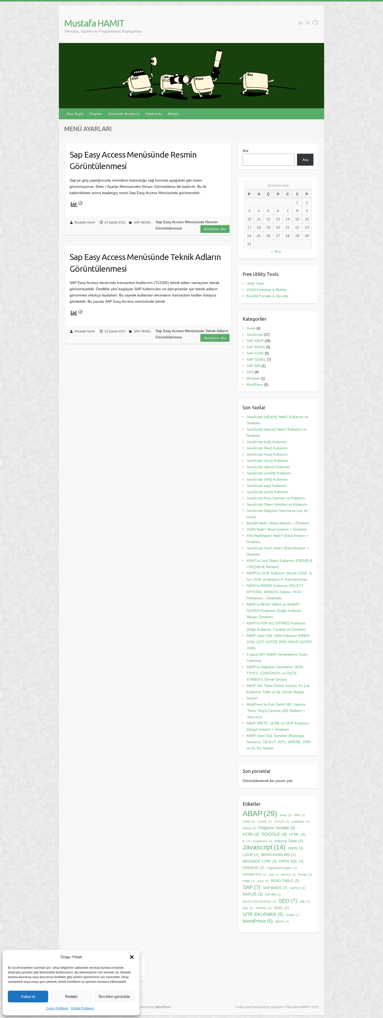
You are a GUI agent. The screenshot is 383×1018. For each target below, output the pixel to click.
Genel (250, 328)
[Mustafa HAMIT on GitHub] (315, 22)
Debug (249, 828)
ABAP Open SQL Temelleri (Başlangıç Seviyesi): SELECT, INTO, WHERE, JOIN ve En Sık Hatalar (278, 742)
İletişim (173, 114)
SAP (252, 887)
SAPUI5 (252, 894)
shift (305, 901)
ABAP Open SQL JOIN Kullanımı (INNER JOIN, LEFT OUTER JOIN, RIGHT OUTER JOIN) (279, 642)
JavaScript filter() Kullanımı (267, 448)
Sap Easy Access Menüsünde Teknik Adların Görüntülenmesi (145, 262)
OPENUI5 (253, 868)
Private (305, 874)
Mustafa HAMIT (94, 23)
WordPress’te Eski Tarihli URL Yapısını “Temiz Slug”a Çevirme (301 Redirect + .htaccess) (276, 711)
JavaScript (254, 335)
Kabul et (28, 996)
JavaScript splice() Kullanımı (268, 467)
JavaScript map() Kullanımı (267, 454)
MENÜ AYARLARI (278, 855)
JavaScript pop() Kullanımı (266, 486)
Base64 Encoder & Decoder (267, 296)
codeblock (301, 821)
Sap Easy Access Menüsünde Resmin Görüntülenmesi (133, 160)
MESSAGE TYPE (260, 861)
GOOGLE (274, 834)
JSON (295, 848)
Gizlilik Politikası (82, 1008)
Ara (245, 150)
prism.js (288, 874)
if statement (262, 841)
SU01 (281, 908)
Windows (253, 378)
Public (249, 881)
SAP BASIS (255, 347)
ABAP (260, 813)
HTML (297, 834)
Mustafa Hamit (85, 222)
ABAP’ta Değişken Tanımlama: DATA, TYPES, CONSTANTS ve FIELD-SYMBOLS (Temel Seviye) (275, 673)
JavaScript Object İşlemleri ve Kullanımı (276, 504)
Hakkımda (153, 114)
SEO (250, 372)
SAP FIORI (255, 353)
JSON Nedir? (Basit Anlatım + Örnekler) (276, 529)
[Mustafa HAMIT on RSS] (307, 22)
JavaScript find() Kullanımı (266, 442)
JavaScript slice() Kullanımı (267, 461)
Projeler (95, 114)
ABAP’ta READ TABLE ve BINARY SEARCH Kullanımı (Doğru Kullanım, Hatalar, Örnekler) (274, 611)
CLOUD (281, 821)
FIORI (251, 834)
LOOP (251, 855)
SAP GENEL (142, 222)
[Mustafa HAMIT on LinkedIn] (300, 22)
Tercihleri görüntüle (114, 996)
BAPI (299, 815)
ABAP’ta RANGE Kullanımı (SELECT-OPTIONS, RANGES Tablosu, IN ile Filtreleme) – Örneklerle (275, 592)
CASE (249, 821)
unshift (292, 914)
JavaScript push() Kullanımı (267, 492)
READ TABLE (285, 881)
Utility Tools (255, 283)
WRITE (282, 921)
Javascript (264, 847)
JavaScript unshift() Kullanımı (268, 473)
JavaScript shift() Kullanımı (267, 479)
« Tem (276, 251)
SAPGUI (297, 888)
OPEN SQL (291, 861)
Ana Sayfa (75, 114)
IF (246, 841)
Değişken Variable (276, 827)
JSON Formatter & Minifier (266, 290)
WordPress (254, 385)
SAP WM (253, 366)
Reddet (71, 996)
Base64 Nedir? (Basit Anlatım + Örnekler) (277, 523)
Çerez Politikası (57, 1008)
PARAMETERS (255, 874)
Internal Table (288, 841)
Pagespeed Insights (282, 868)
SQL (248, 908)
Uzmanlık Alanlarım (124, 114)
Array (286, 815)
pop (274, 874)
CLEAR (264, 821)
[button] (131, 957)
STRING (263, 908)
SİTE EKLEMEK (263, 914)
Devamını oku (215, 229)
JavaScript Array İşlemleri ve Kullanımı (275, 498)
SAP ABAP (255, 341)
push (263, 881)
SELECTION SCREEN (259, 901)
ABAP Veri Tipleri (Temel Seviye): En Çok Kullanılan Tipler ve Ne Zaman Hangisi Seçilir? (278, 692)
